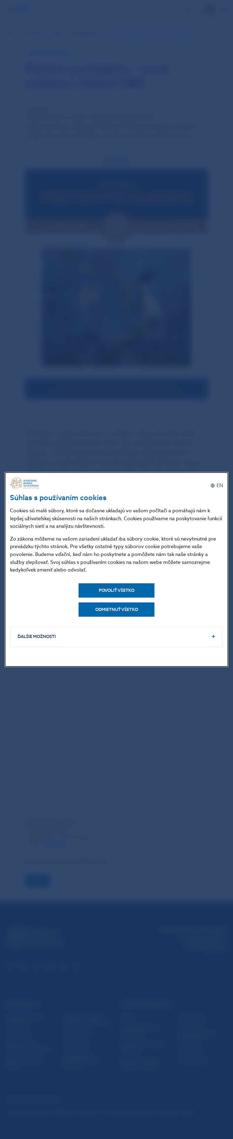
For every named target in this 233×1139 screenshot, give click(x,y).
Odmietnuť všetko (116, 609)
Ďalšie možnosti (37, 636)
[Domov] (25, 483)
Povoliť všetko (116, 590)
